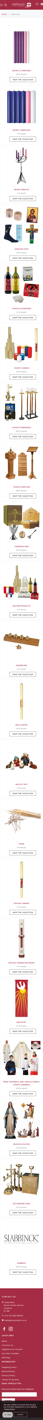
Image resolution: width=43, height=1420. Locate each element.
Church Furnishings (21, 427)
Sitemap (6, 1357)
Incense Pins (21, 665)
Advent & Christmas (21, 70)
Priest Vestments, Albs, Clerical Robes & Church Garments (21, 1083)
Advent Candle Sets (21, 130)
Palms (21, 844)
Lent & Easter (21, 725)
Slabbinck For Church (12, 1349)
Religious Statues (21, 1144)
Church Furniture (21, 487)
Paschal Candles (21, 903)
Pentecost (21, 1022)
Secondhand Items (21, 1203)
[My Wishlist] (37, 5)
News (4, 1341)
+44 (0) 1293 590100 (13, 1315)
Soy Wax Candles (10, 1353)
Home (4, 14)
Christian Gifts (21, 249)
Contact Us (7, 1345)
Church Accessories (21, 308)
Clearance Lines (21, 546)
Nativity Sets (21, 784)
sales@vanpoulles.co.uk (15, 1320)
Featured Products (21, 606)
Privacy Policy (8, 1375)
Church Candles (21, 368)
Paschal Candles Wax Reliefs (21, 963)
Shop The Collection (23, 79)
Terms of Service (10, 1379)
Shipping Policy (9, 1367)
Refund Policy (8, 1371)
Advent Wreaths (21, 189)
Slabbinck (21, 1263)
